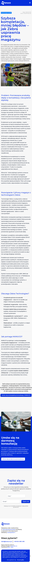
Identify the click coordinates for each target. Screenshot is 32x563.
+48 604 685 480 (19, 541)
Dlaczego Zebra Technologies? (15, 294)
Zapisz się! (26, 501)
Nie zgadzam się (11, 560)
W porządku (20, 560)
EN (30, 556)
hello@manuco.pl (6, 541)
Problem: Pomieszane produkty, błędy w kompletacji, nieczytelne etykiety (16, 97)
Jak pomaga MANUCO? (11, 336)
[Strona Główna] (6, 3)
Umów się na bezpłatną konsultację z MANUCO (16, 395)
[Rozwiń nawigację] (30, 3)
